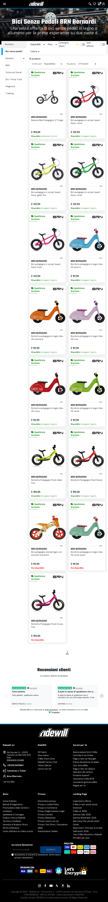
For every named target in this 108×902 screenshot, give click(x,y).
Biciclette (47, 16)
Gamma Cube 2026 (82, 814)
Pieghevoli (10, 86)
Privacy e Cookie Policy (48, 804)
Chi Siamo (42, 752)
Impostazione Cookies (48, 831)
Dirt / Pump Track (14, 79)
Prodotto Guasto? (81, 775)
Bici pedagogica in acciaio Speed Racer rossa (85, 122)
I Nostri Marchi (44, 765)
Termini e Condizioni (12, 821)
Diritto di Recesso (11, 828)
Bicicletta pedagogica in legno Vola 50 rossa (47, 410)
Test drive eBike (80, 765)
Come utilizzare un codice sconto (18, 831)
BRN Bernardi (76, 16)
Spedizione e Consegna (13, 814)
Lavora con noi (44, 769)
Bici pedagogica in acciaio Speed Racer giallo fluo (45, 194)
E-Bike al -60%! (80, 811)
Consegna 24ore (63, 44)
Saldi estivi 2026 (81, 831)
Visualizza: (71, 64)
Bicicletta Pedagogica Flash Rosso (86, 480)
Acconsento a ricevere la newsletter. (37, 856)
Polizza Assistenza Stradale (86, 762)
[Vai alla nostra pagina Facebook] (45, 885)
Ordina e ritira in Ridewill (14, 818)
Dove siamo (43, 755)
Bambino (10, 58)
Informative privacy (47, 801)
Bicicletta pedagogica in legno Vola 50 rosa (87, 338)
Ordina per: (37, 64)
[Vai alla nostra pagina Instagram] (39, 885)
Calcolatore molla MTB (83, 779)
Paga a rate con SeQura (84, 769)
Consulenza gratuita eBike (85, 782)
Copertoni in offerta (82, 801)
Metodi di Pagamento (12, 804)
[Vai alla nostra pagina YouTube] (51, 885)
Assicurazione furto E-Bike (85, 752)
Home (28, 16)
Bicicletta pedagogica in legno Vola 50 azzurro (87, 266)
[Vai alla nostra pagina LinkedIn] (68, 885)
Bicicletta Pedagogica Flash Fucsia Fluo (47, 625)
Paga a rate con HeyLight (84, 758)
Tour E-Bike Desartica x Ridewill (87, 834)
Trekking (10, 93)
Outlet (76, 824)
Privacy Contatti (45, 814)
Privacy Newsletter (47, 818)
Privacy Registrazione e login (51, 811)
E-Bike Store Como (46, 758)
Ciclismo (37, 16)
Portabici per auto (81, 838)
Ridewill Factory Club (47, 762)
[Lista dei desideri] (94, 4)
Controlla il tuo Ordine (83, 755)
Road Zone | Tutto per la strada (87, 828)
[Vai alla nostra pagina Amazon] (62, 885)
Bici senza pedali (60, 16)
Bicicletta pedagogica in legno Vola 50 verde (87, 410)
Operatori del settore (83, 772)
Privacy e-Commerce (47, 808)
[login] (103, 4)
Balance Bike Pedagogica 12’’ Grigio (47, 120)
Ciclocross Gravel (14, 72)
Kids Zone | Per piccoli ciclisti (86, 821)
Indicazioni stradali (15, 760)
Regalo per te (79, 785)
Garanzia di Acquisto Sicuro (15, 824)
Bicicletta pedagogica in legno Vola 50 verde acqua (87, 553)
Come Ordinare (10, 801)
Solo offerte (90, 44)
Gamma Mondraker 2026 (84, 818)
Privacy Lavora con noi (48, 821)
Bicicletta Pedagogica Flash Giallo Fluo (46, 481)
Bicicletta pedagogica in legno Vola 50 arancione (47, 338)
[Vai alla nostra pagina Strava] (57, 885)
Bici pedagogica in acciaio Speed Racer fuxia (45, 266)
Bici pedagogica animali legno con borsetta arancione (46, 553)
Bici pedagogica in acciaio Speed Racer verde (85, 194)
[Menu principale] (4, 4)
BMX (8, 65)
